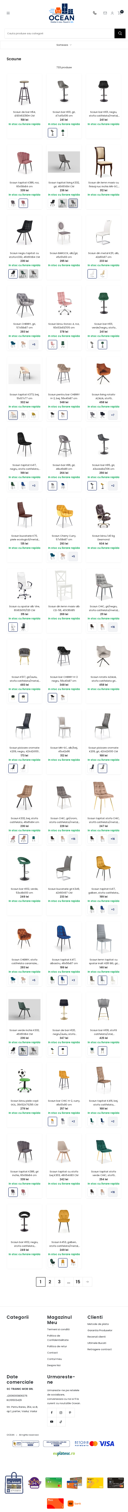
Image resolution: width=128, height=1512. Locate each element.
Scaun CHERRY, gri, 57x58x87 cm (24, 325)
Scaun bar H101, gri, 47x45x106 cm (64, 114)
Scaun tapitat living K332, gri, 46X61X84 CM (64, 184)
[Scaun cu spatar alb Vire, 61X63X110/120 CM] (13, 627)
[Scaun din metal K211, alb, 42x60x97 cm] (92, 273)
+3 (33, 485)
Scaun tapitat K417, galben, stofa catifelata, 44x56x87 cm (103, 892)
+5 (33, 344)
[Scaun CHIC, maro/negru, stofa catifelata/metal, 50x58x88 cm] (92, 627)
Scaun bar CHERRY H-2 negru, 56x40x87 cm (64, 679)
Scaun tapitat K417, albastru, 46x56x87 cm (64, 961)
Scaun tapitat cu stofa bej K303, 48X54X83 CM (64, 1173)
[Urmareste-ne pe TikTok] (61, 1421)
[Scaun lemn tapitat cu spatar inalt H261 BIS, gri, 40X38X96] (102, 980)
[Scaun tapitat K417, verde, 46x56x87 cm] (13, 485)
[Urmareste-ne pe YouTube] (51, 1421)
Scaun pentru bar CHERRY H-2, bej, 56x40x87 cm (64, 396)
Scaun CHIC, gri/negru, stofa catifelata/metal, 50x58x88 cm (103, 610)
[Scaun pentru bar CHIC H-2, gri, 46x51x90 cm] (63, 1121)
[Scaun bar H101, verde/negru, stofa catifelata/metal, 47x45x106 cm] (63, 132)
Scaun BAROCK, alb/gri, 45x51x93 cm (64, 255)
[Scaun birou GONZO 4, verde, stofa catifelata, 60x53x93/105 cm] (63, 344)
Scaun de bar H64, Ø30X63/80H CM (24, 114)
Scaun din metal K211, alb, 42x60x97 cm (103, 255)
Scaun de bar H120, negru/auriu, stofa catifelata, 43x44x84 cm (64, 1033)
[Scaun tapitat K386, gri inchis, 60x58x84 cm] (13, 203)
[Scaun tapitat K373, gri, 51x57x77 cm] (23, 415)
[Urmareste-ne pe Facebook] (51, 1412)
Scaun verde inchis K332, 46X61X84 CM (25, 1032)
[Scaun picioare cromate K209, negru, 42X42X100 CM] (13, 768)
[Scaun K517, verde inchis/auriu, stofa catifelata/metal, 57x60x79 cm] (13, 697)
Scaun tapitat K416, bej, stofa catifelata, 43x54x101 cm (103, 1104)
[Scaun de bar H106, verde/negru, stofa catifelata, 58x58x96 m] (92, 1051)
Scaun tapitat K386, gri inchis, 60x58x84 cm (24, 1173)
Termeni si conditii (58, 1329)
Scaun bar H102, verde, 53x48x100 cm (24, 890)
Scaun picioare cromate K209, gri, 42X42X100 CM (103, 749)
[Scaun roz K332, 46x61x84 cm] (13, 839)
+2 (112, 485)
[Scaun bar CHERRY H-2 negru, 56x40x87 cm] (52, 415)
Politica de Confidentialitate (58, 1338)
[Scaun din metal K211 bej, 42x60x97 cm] (102, 273)
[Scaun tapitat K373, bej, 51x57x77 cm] (13, 415)
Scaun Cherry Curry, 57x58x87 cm (64, 537)
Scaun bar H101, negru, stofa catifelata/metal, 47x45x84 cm (103, 115)
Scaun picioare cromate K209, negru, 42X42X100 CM (25, 751)
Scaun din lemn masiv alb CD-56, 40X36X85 (64, 608)
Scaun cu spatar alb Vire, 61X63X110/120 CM (24, 608)
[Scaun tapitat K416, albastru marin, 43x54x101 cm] (102, 1121)
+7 (112, 415)
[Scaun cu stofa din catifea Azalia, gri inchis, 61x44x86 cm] (92, 415)
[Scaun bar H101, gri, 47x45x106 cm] (52, 132)
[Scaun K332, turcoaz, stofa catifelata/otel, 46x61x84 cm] (33, 839)
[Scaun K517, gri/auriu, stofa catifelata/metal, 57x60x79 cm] (23, 697)
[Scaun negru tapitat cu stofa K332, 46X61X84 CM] (52, 203)
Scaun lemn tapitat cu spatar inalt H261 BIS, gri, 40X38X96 (103, 963)
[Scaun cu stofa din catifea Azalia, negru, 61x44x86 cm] (102, 415)
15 (78, 1282)
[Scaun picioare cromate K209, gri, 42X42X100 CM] (23, 768)
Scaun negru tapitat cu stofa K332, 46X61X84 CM (24, 255)
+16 (113, 627)
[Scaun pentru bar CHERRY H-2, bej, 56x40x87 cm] (63, 415)
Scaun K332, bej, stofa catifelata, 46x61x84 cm (24, 820)
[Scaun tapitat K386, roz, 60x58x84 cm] (23, 203)
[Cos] (119, 13)
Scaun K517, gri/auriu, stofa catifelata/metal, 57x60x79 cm (24, 680)
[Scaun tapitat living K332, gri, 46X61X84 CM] (73, 203)
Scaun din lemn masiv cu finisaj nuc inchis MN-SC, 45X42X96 (103, 186)
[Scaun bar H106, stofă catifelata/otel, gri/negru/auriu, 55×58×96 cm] (102, 1051)
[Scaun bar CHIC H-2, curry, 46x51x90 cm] (52, 1121)
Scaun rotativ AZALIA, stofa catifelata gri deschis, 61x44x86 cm (103, 680)
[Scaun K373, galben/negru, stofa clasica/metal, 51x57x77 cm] (33, 415)
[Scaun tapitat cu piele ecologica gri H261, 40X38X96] (92, 980)
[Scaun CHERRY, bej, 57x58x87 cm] (23, 344)
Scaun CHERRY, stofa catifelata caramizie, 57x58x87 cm (24, 963)
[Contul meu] (112, 13)
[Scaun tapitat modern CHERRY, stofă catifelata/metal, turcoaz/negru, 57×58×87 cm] (13, 344)
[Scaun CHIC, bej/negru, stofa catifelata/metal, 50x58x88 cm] (102, 627)
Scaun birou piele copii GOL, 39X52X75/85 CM (24, 1102)
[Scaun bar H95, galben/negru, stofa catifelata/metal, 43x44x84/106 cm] (102, 485)
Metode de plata (98, 1324)
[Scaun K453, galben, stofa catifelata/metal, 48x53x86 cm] (63, 1262)
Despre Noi (53, 1365)
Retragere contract (100, 1349)
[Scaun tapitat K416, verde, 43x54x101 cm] (92, 1121)
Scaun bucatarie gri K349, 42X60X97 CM (64, 890)
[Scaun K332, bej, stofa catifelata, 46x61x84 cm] (23, 839)
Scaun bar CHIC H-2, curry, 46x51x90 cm (64, 1102)
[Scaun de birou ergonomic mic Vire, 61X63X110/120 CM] (23, 627)
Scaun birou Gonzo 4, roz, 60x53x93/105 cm (64, 325)
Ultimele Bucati (97, 1343)
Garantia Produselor (100, 1330)
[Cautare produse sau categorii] (120, 33)
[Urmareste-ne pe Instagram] (61, 1412)
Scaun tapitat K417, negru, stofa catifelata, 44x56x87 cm (24, 468)
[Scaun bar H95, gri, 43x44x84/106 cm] (92, 485)
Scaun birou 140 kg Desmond (103, 537)
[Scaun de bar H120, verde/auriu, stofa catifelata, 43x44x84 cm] (52, 1051)
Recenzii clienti (97, 1336)
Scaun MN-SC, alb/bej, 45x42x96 (64, 749)
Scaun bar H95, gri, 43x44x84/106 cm (103, 467)
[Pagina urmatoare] (87, 1281)
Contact (52, 1352)
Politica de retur (57, 1346)
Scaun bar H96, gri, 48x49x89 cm (64, 467)
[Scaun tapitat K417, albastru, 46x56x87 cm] (23, 485)
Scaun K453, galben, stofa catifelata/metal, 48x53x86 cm (63, 1245)
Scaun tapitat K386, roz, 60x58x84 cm (24, 184)
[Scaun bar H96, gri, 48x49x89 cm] (52, 485)
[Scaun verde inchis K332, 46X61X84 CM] (63, 203)
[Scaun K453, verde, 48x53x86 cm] (52, 1262)
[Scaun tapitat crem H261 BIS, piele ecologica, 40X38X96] (113, 980)
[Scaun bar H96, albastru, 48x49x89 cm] (63, 485)
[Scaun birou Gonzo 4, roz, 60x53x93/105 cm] (52, 344)
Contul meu (54, 1359)
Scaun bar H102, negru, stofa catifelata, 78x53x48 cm (24, 1245)
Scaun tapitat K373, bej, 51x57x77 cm (24, 396)
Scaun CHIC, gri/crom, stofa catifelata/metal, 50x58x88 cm (63, 822)
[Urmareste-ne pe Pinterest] (70, 1412)
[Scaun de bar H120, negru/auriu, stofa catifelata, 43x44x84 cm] (63, 1051)
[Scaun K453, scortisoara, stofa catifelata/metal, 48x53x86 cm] (73, 1262)
